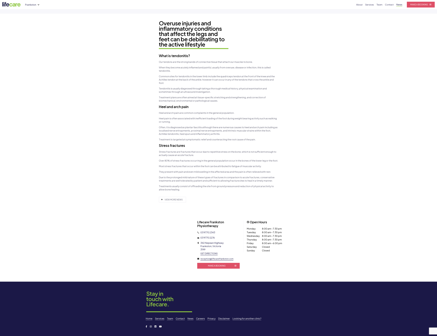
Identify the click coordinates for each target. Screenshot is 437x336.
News (399, 4)
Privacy (211, 318)
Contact (389, 4)
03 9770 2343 (207, 232)
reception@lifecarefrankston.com (216, 258)
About (359, 4)
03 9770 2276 (207, 237)
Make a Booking (419, 4)
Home (149, 318)
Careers (200, 318)
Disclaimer (224, 318)
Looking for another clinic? (246, 318)
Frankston (30, 4)
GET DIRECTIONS (209, 253)
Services (369, 4)
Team (379, 4)
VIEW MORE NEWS (174, 199)
